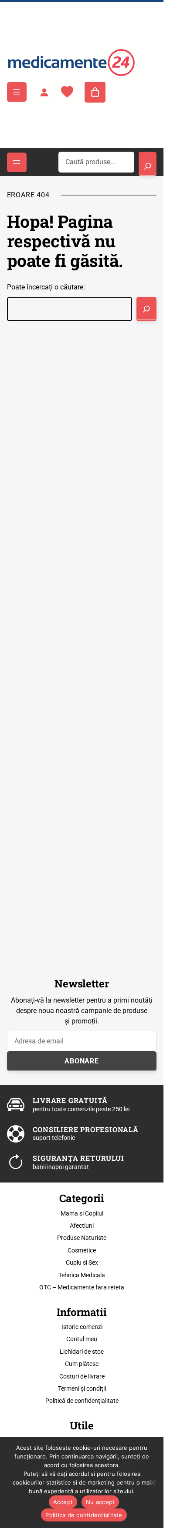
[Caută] (146, 309)
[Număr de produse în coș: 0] (95, 92)
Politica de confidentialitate (83, 1514)
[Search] (147, 164)
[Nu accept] (152, 1482)
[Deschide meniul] (17, 92)
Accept (63, 1501)
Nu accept (100, 1501)
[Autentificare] (44, 92)
